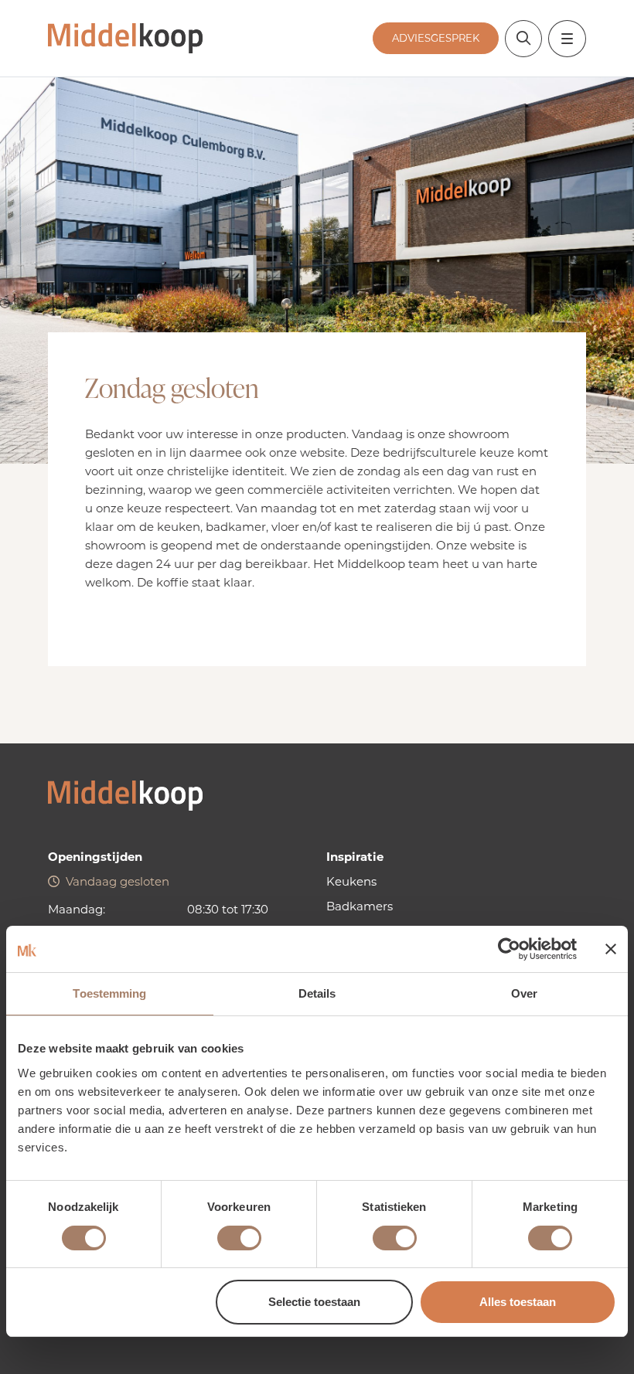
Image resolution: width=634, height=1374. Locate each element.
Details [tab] (317, 993)
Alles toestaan (517, 1301)
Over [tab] (524, 993)
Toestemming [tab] (109, 993)
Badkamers (359, 906)
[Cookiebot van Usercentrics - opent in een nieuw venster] (509, 949)
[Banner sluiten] (610, 949)
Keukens (351, 881)
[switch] (239, 1238)
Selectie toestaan (314, 1301)
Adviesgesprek (435, 38)
